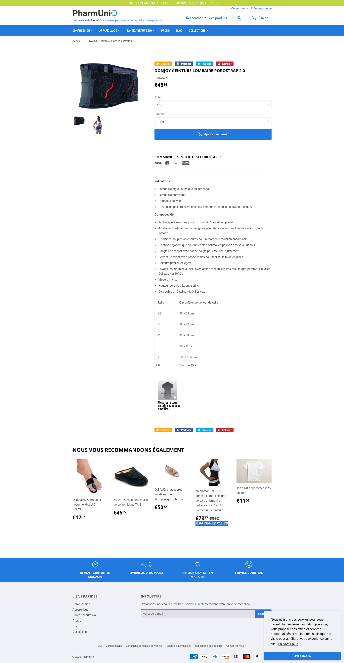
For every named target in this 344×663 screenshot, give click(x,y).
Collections (197, 30)
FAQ (99, 645)
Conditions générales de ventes (144, 645)
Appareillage (108, 30)
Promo (165, 30)
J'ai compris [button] (302, 655)
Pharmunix (88, 656)
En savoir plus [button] (288, 644)
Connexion (238, 8)
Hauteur (159, 113)
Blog (179, 30)
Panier (263, 18)
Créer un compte (261, 8)
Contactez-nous (235, 645)
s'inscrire (263, 614)
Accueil (76, 40)
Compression (81, 30)
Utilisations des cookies (209, 645)
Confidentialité (114, 645)
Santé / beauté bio (139, 30)
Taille (157, 97)
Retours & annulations (178, 645)
